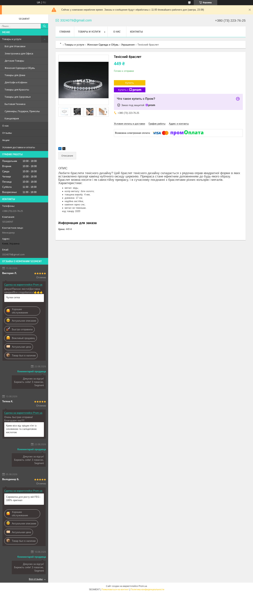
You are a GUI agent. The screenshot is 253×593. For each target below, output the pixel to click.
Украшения (128, 44)
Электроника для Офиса (19, 53)
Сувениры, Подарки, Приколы (22, 111)
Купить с (123, 89)
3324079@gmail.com (13, 254)
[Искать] (44, 26)
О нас (5, 125)
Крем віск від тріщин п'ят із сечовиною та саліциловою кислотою (21, 429)
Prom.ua (143, 586)
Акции (5, 140)
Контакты (136, 31)
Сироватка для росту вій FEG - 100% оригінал (23, 498)
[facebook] (59, 149)
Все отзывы (36, 579)
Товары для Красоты (17, 89)
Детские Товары (14, 60)
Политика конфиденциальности (147, 589)
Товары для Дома (15, 75)
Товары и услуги (11, 39)
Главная (64, 31)
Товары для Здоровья (18, 96)
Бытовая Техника (15, 104)
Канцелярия (12, 118)
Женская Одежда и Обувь (20, 68)
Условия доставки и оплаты (18, 147)
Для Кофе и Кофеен (16, 82)
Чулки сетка (13, 297)
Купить (129, 82)
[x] (63, 149)
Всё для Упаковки (15, 46)
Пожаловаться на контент (115, 589)
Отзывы (7, 133)
